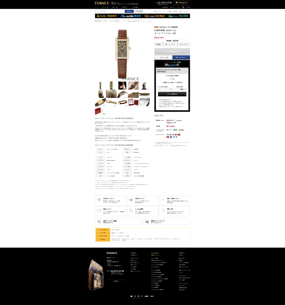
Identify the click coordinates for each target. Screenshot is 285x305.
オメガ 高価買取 (154, 287)
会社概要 (116, 281)
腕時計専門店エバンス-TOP (101, 20)
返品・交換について (135, 262)
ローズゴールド (175, 238)
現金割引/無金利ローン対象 (133, 21)
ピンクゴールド (148, 238)
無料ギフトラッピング (135, 271)
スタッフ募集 (182, 280)
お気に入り (172, 7)
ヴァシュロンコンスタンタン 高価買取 (159, 278)
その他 (127, 236)
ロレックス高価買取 (155, 270)
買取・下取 (115, 7)
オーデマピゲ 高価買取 (156, 276)
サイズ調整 (133, 269)
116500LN (169, 11)
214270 (180, 11)
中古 (129, 20)
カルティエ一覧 (115, 229)
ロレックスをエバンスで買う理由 (158, 262)
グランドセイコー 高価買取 (157, 289)
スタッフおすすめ (155, 266)
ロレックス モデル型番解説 (157, 264)
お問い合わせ (182, 57)
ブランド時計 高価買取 (156, 272)
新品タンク (114, 232)
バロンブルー (120, 236)
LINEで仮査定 (182, 264)
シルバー (133, 238)
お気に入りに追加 (164, 57)
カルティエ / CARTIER (114, 20)
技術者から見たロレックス (157, 260)
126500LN (175, 11)
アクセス (181, 272)
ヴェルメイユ (125, 238)
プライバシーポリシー (184, 283)
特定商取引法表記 (183, 287)
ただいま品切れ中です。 (173, 51)
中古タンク (121, 232)
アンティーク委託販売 (184, 262)
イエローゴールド (116, 238)
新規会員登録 (165, 7)
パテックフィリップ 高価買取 (157, 274)
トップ (96, 7)
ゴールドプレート (116, 240)
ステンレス (140, 238)
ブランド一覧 (105, 7)
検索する (129, 11)
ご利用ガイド (125, 7)
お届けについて (134, 260)
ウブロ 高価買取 (154, 283)
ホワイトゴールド (165, 238)
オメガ (164, 11)
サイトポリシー (182, 285)
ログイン (178, 7)
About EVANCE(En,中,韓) (184, 277)
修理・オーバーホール (184, 266)
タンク (123, 20)
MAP (109, 264)
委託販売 (181, 260)
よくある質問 (135, 7)
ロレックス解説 (154, 258)
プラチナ (157, 238)
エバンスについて (183, 275)
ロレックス (186, 11)
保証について (133, 264)
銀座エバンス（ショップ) (184, 270)
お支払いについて (167, 106)
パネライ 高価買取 (155, 285)
